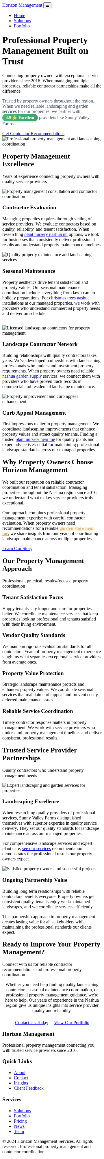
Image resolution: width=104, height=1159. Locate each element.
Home (19, 15)
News (19, 1126)
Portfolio (22, 25)
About (19, 1072)
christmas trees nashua (69, 297)
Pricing (20, 1121)
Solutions (22, 20)
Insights (21, 1082)
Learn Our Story (17, 548)
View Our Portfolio (71, 1022)
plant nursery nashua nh (46, 234)
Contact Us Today (31, 1022)
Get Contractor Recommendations (33, 133)
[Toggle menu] (47, 5)
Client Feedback (29, 1088)
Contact (21, 1077)
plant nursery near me (35, 439)
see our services (36, 848)
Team (19, 1131)
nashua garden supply (22, 376)
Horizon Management (22, 5)
